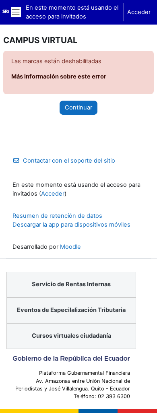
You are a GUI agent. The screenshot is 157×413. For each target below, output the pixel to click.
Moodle (70, 246)
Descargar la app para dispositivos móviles (71, 224)
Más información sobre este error (58, 76)
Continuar (78, 107)
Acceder (139, 12)
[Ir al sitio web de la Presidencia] (71, 358)
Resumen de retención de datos (57, 215)
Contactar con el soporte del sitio (69, 160)
